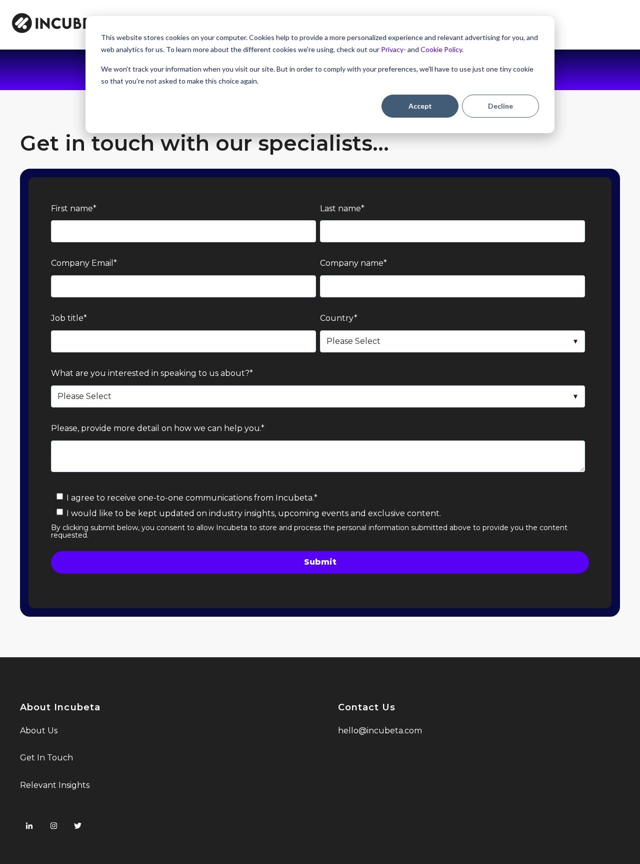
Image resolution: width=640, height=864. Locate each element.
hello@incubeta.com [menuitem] (380, 730)
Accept (420, 106)
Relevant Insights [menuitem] (55, 785)
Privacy (392, 49)
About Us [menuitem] (39, 730)
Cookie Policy (441, 49)
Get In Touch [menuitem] (46, 757)
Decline (500, 106)
